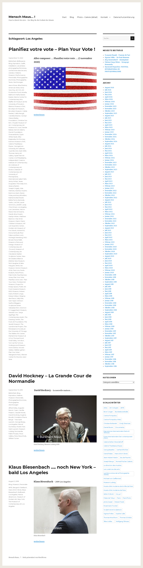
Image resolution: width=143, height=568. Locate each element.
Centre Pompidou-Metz (112, 419)
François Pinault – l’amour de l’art (117, 55)
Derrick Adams (19, 130)
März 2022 (109, 212)
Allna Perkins (22, 85)
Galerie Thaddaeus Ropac (113, 446)
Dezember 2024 (111, 134)
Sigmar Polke (109, 513)
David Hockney (14, 415)
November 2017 (110, 333)
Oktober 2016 (109, 364)
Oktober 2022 (110, 195)
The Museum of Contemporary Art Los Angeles (17, 504)
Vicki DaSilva (13, 347)
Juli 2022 (108, 202)
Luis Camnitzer (14, 209)
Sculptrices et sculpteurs (113, 510)
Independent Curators (17, 160)
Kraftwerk (21, 492)
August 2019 (109, 284)
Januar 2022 (109, 216)
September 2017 (111, 338)
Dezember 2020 (111, 247)
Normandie (19, 431)
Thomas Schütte (126, 517)
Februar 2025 (110, 130)
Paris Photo (19, 273)
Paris (16, 436)
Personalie (12, 77)
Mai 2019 (108, 291)
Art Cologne (113, 408)
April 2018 (108, 322)
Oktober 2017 (109, 336)
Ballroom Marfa (14, 95)
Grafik (23, 63)
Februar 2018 (109, 326)
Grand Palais (108, 453)
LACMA (16, 202)
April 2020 (109, 265)
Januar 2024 (109, 160)
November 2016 (110, 361)
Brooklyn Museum (15, 111)
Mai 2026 (108, 95)
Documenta (119, 427)
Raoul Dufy (22, 436)
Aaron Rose (13, 85)
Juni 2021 (108, 233)
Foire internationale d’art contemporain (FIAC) (118, 437)
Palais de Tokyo (109, 498)
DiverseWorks (14, 134)
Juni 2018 (108, 317)
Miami (18, 221)
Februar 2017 (109, 354)
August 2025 (109, 116)
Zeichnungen (18, 82)
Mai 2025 (108, 123)
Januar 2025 (109, 132)
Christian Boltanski (110, 423)
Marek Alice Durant (15, 214)
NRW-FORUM (109, 494)
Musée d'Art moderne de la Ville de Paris (118, 486)
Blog (72, 17)
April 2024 (109, 153)
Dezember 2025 (110, 106)
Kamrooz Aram (14, 193)
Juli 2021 (108, 230)
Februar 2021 (109, 242)
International (13, 179)
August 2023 (109, 172)
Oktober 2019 (109, 280)
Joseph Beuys (109, 461)
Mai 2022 (108, 207)
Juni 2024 (108, 148)
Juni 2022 (108, 205)
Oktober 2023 (110, 167)
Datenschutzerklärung (124, 17)
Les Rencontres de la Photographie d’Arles (116, 473)
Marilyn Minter (14, 216)
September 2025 (111, 113)
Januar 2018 (109, 329)
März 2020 (109, 268)
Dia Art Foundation (15, 132)
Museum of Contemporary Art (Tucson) (15, 247)
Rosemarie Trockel (110, 506)
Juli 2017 (108, 343)
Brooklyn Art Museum (16, 109)
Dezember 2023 (111, 162)
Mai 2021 (108, 235)
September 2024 (111, 141)
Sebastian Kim (14, 308)
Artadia (24, 92)
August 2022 (109, 200)
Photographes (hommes (17, 400)
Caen (16, 410)
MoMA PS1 (21, 230)
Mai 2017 (108, 347)
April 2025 (108, 125)
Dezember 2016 (110, 359)
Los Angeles (22, 207)
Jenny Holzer (13, 181)
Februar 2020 (110, 270)
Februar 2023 (110, 186)
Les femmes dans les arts (18, 70)
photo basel (108, 502)
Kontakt (104, 17)
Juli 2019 (108, 287)
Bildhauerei (21, 61)
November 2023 (110, 165)
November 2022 (110, 193)
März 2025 (109, 127)
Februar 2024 (110, 158)
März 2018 (108, 324)
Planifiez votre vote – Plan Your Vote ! (52, 49)
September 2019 (111, 282)
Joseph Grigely (14, 188)
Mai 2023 (108, 179)
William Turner (14, 438)
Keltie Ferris (13, 200)
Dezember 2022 (111, 191)
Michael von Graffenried (112, 478)
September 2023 (111, 169)
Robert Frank (119, 502)
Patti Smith (13, 275)
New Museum (19, 261)
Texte (11, 82)
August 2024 (109, 144)
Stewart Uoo (13, 312)
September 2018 (111, 310)
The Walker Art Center (17, 333)
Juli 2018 (108, 315)
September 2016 (111, 366)
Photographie (21, 80)
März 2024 (109, 155)
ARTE (10, 487)
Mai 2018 (108, 319)
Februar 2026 (110, 102)
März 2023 (109, 184)
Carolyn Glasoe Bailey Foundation (18, 118)
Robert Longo (18, 294)
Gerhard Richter (122, 450)
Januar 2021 (109, 244)
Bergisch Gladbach (20, 487)
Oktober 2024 (110, 139)
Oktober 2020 (110, 251)
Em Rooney (21, 139)
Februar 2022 (110, 214)
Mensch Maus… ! (22, 17)
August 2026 (109, 88)
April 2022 (108, 209)
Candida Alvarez (14, 116)
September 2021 (111, 226)
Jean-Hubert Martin (111, 457)
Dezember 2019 (110, 275)
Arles (105, 408)
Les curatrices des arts (112, 469)
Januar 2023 (109, 188)
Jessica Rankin (14, 186)
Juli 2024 (108, 146)
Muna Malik (18, 240)
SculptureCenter (15, 305)
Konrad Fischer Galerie (124, 461)
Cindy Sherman (124, 423)
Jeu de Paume (125, 457)
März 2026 (109, 99)
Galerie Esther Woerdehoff (113, 442)
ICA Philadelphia (20, 158)
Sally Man (20, 298)
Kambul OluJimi (21, 191)
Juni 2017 (108, 345)
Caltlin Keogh (19, 113)
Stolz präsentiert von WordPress (34, 557)
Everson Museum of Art (17, 141)
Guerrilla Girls (13, 151)
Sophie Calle (120, 513)
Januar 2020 (109, 273)
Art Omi (18, 90)
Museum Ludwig (110, 482)
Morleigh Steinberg (16, 237)
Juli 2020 (108, 258)
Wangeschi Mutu (15, 354)
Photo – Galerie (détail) (87, 17)
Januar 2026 (109, 104)
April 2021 (108, 237)
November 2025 (110, 109)
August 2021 (109, 228)
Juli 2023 (108, 174)
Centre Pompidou (110, 415)
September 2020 (111, 254)
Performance (20, 75)
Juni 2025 (108, 120)
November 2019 (110, 277)
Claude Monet (20, 412)
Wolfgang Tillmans (122, 521)
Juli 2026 (108, 90)
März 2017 (108, 352)
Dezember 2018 (110, 303)
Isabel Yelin (22, 179)
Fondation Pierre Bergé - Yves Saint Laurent (18, 419)
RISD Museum (14, 291)
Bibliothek (12, 61)
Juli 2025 (108, 118)
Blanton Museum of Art (17, 106)
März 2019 (108, 296)
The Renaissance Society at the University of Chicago (18, 329)
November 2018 (110, 305)
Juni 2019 (108, 289)
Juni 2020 (108, 261)
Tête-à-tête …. (109, 521)
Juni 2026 (108, 92)
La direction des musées (112, 465)
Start (64, 17)
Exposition (16, 63)
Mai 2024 (108, 151)
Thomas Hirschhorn (111, 517)
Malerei (18, 73)
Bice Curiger (108, 412)
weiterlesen (39, 115)
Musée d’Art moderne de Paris (115, 490)
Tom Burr (20, 340)
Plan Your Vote (18, 277)
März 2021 (108, 240)
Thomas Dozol (18, 338)
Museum (12, 75)
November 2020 (111, 249)
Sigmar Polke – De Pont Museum (117, 57)
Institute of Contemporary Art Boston (15, 167)
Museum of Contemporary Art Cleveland (16, 251)
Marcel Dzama (18, 212)
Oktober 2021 (110, 223)
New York (21, 499)
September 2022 (111, 198)
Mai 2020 (108, 263)
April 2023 (108, 181)
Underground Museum (17, 345)
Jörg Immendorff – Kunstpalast (116, 60)
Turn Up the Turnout (16, 343)
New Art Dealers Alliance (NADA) (17, 258)
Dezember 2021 (110, 219)
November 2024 (111, 137)
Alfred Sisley (13, 408)
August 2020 (109, 256)
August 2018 (109, 312)
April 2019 (108, 294)
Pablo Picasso (14, 434)
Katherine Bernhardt (16, 198)
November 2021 (110, 221)
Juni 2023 (108, 177)
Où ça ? (118, 494)
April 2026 (108, 97)
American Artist (14, 88)
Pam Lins (16, 270)
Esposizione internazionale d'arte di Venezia (116, 432)
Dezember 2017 (110, 331)
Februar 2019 (109, 298)
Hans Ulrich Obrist (15, 490)
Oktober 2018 (109, 308)
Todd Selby (13, 340)
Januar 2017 (109, 357)
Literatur (12, 73)
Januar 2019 (109, 301)
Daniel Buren (108, 427)
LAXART (19, 205)
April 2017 (108, 350)
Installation (12, 66)
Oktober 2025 (110, 111)
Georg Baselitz (109, 450)
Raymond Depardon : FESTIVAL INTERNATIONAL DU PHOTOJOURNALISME (116, 69)
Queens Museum (19, 289)
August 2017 (109, 340)
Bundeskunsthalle (121, 412)
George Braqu (20, 422)
